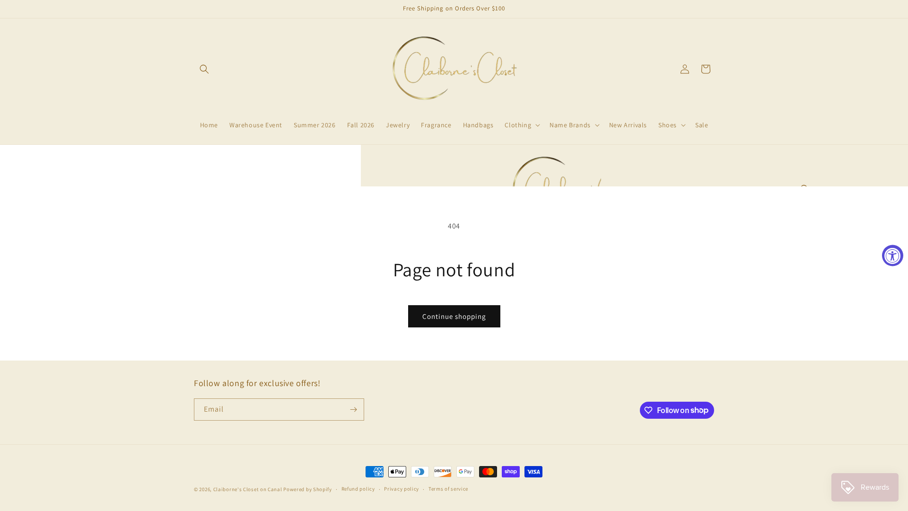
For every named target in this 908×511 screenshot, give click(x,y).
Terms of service (448, 488)
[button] (204, 69)
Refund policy (358, 488)
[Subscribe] (353, 409)
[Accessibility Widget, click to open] (892, 255)
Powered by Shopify (307, 489)
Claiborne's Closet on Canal (247, 489)
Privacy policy (401, 488)
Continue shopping (454, 316)
